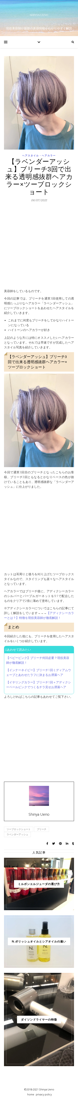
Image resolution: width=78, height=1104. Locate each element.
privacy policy (44, 1094)
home (30, 1094)
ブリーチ (41, 829)
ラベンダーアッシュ (17, 834)
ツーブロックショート (19, 829)
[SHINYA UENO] (39, 15)
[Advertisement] (39, 247)
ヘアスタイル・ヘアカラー (39, 155)
